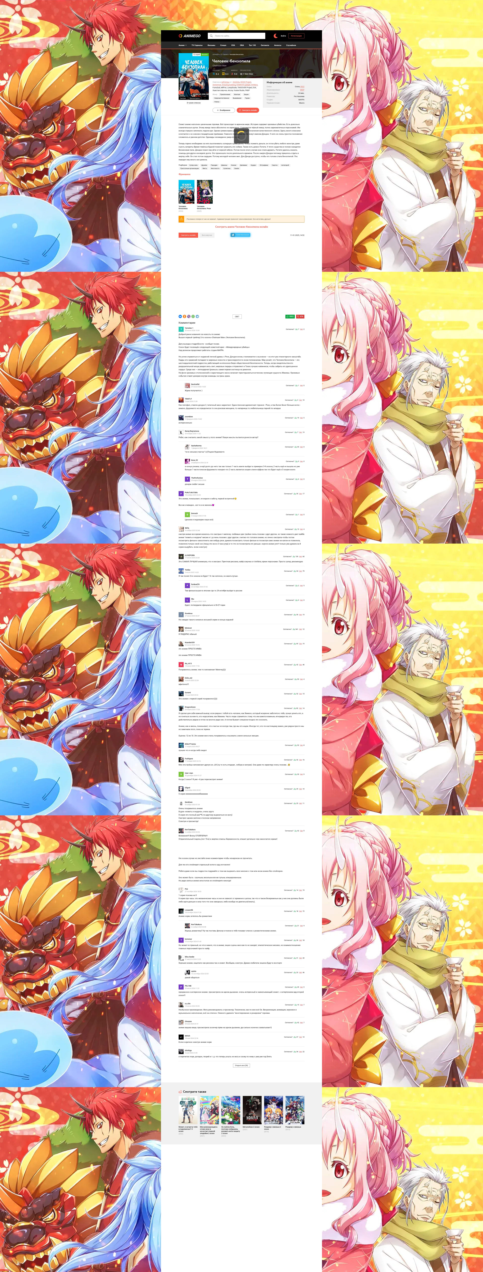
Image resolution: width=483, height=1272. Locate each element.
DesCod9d (195, 384)
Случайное (291, 45)
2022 (302, 87)
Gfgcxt (187, 788)
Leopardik (189, 910)
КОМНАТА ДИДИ (243, 85)
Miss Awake (189, 957)
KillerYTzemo (190, 744)
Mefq (187, 528)
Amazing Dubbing (229, 85)
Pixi (186, 889)
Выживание (237, 98)
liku (192, 599)
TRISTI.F (188, 399)
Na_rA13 (188, 663)
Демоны (224, 165)
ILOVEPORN (190, 555)
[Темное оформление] (275, 36)
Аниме (182, 45)
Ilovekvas (188, 613)
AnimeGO (191, 36)
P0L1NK (188, 986)
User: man (189, 773)
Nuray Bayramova (192, 431)
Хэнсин (233, 165)
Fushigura (189, 759)
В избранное (225, 110)
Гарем (247, 98)
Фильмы (211, 45)
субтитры (225, 82)
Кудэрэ (253, 165)
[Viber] (188, 316)
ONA (242, 45)
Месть (205, 168)
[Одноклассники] (184, 316)
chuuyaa (188, 1021)
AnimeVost (217, 85)
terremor (188, 939)
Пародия (214, 165)
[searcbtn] (211, 35)
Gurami (188, 693)
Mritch (187, 1036)
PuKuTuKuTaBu (191, 492)
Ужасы (216, 102)
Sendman (188, 802)
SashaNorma (196, 446)
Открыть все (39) (241, 1065)
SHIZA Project (245, 82)
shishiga (188, 1050)
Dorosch (194, 513)
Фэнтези (237, 94)
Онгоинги (265, 45)
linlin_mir (188, 678)
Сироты (274, 165)
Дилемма (243, 165)
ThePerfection (197, 478)
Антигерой (285, 165)
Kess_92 (194, 460)
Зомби (236, 168)
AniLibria (236, 82)
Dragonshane (190, 707)
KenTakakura (190, 830)
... (205, 98)
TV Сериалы (197, 45)
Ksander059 (190, 642)
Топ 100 (252, 45)
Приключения (225, 94)
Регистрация (296, 36)
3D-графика (264, 165)
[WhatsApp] (193, 316)
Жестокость (215, 168)
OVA (233, 45)
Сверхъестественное (221, 98)
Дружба (204, 165)
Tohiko (187, 570)
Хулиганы (226, 168)
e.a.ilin (187, 1004)
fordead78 (195, 584)
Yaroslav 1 (189, 328)
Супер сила (193, 165)
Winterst (188, 628)
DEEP (302, 90)
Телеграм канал (242, 235)
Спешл (223, 45)
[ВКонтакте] (180, 316)
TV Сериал (224, 54)
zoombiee (189, 417)
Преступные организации (189, 168)
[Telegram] (197, 316)
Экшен (246, 94)
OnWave (254, 85)
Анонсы (277, 45)
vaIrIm (193, 971)
